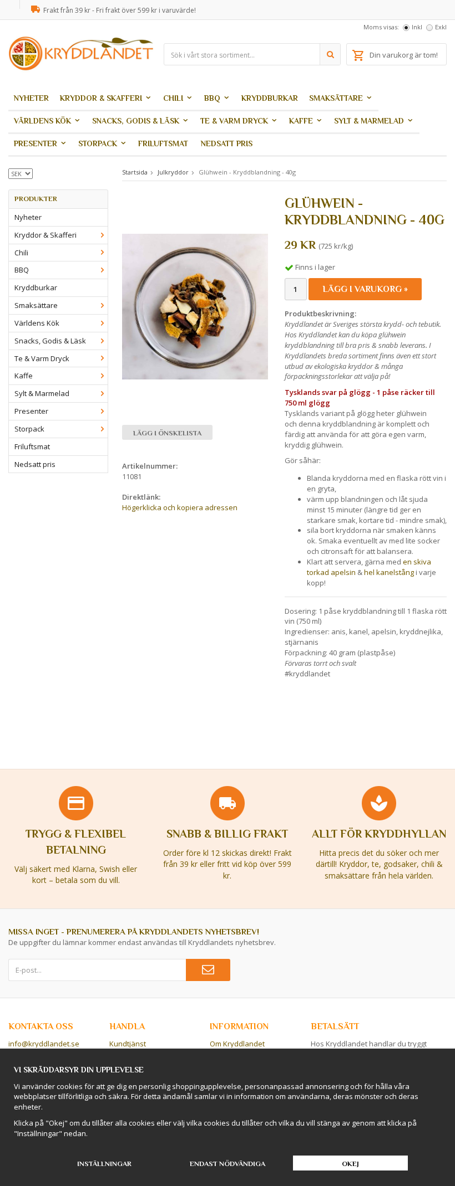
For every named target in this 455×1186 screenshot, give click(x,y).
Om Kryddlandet (237, 1044)
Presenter (35, 143)
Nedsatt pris (226, 143)
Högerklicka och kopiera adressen (179, 507)
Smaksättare (336, 98)
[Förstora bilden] (195, 306)
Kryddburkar (269, 98)
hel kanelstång (389, 572)
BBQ (212, 98)
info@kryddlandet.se (43, 1044)
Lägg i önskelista (167, 433)
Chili (173, 98)
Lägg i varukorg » (365, 289)
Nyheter (31, 98)
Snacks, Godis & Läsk (135, 120)
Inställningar (104, 1163)
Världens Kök (42, 120)
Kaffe (301, 120)
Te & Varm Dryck (234, 120)
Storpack (97, 143)
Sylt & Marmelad (369, 120)
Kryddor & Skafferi (101, 98)
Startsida (135, 172)
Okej (350, 1163)
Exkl (441, 27)
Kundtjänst (127, 1044)
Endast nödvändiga (227, 1163)
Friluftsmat (163, 143)
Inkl (417, 27)
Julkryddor (173, 172)
